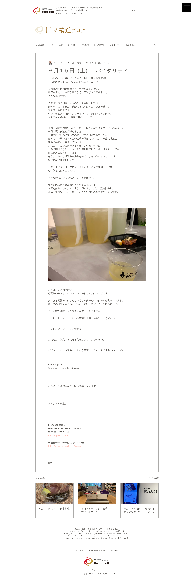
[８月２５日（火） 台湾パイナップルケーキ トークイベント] (139, 493)
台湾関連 (71, 45)
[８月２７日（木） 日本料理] (54, 493)
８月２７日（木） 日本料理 (54, 508)
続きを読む (130, 45)
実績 (61, 45)
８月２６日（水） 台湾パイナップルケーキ (96, 510)
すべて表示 (154, 478)
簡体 (181, 11)
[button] (186, 7)
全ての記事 (40, 45)
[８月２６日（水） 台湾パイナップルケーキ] (97, 493)
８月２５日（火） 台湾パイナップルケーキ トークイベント (139, 510)
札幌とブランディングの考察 (93, 45)
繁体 (172, 11)
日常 (52, 45)
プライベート (115, 45)
